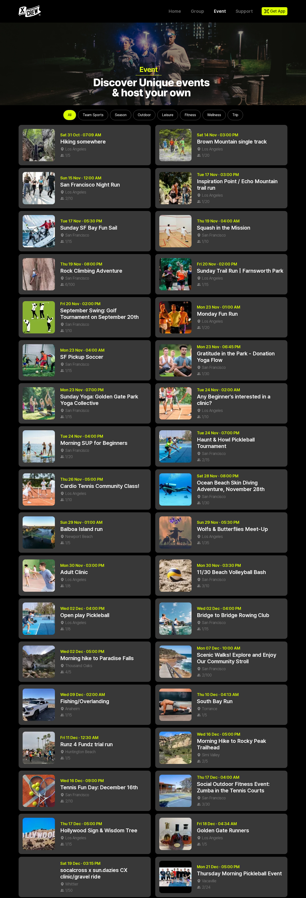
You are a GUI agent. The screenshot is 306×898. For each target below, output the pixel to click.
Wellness (214, 115)
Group (197, 11)
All (69, 115)
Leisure (167, 115)
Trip (235, 115)
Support (244, 11)
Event (220, 11)
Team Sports (93, 115)
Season (121, 115)
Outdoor (144, 115)
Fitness (190, 115)
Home (175, 11)
